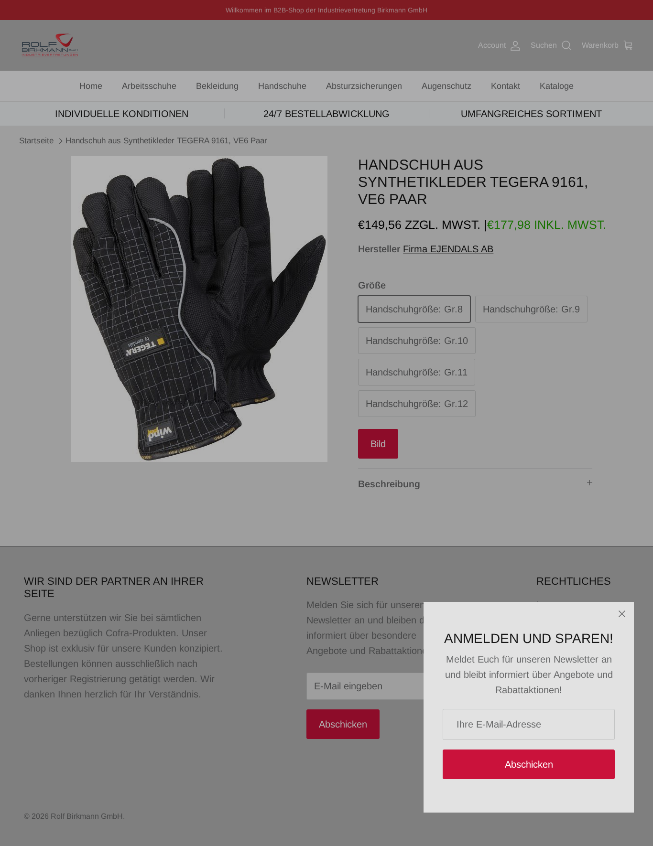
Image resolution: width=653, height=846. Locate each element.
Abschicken (529, 764)
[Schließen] (621, 613)
